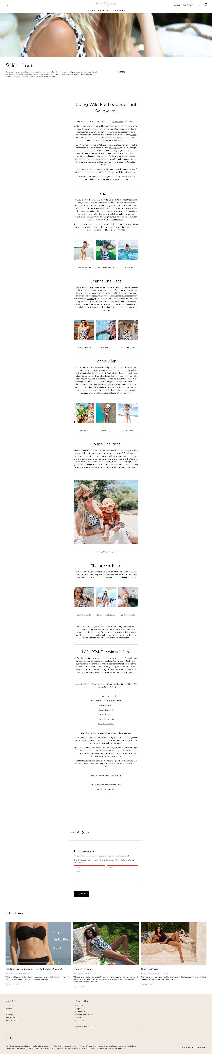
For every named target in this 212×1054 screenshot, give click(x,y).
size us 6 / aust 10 (106, 710)
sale (108, 627)
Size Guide (79, 1006)
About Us (9, 1006)
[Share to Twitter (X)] (83, 832)
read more (27, 984)
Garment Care (80, 1012)
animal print (117, 122)
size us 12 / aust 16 (106, 724)
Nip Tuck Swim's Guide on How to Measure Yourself (34, 969)
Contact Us (79, 1021)
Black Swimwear (150, 969)
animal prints (87, 126)
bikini (128, 172)
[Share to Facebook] (78, 832)
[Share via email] (88, 832)
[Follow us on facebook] (7, 1038)
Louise (95, 453)
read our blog (91, 672)
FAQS (8, 1012)
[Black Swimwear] (173, 943)
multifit (87, 205)
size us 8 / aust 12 (106, 714)
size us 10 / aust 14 (106, 719)
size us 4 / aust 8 (106, 705)
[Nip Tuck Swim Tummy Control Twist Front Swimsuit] (84, 330)
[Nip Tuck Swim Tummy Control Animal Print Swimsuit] (84, 250)
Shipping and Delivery (84, 1015)
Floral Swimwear (82, 969)
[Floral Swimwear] (106, 943)
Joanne (126, 287)
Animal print (114, 148)
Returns (78, 1018)
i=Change (9, 1015)
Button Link (196, 913)
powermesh (117, 220)
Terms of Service (12, 1021)
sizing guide (80, 740)
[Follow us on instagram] (11, 1038)
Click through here (89, 733)
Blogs (77, 1009)
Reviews (9, 1009)
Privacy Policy (11, 1018)
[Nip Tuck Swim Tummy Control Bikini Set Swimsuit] (84, 413)
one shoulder (97, 200)
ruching (98, 301)
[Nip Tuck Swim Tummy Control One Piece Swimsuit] (84, 597)
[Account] (199, 5)
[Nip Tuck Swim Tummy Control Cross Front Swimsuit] (106, 512)
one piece (113, 230)
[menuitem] (91, 10)
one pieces (92, 172)
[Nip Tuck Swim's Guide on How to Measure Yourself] (38, 943)
